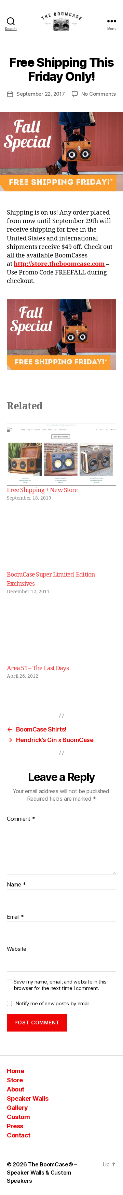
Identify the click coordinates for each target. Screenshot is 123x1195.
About (15, 1089)
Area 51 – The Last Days (38, 668)
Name (16, 885)
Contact (18, 1135)
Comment (21, 819)
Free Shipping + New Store (42, 490)
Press (15, 1126)
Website (16, 949)
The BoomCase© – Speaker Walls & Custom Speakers (42, 1172)
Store (15, 1080)
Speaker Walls (28, 1098)
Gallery (17, 1107)
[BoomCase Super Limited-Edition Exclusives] (61, 539)
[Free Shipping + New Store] (61, 454)
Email (15, 917)
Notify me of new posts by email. (53, 1003)
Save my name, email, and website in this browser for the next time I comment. (60, 985)
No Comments (98, 94)
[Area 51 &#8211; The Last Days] (61, 632)
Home (15, 1070)
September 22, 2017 (40, 94)
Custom (18, 1116)
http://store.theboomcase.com (59, 264)
